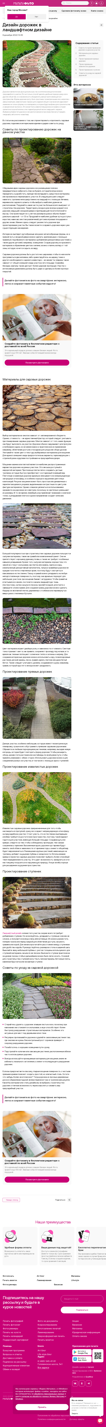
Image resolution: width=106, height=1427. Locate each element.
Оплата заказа (79, 1336)
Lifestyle (75, 1280)
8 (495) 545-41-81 (47, 1361)
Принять (42, 1407)
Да (17, 17)
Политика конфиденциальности (51, 1419)
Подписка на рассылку (14, 1361)
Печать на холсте (12, 1332)
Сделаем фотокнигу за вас (74, 11)
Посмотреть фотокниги (37, 362)
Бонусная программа (14, 1350)
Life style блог (45, 1354)
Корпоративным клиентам (16, 1365)
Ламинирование (44, 1280)
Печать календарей (13, 1336)
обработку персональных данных (49, 1394)
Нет (36, 17)
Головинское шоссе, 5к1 (50, 1364)
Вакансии (58, 1284)
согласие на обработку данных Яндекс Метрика (43, 1396)
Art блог (40, 1276)
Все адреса (43, 1367)
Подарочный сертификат (16, 1340)
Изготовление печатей (49, 1328)
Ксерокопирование (47, 1324)
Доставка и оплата (12, 1358)
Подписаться (82, 1310)
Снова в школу (50, 11)
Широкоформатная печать (51, 1336)
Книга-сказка (97, 11)
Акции (75, 1321)
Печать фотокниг (11, 1324)
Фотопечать (8, 1276)
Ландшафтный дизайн (12, 933)
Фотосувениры (10, 1284)
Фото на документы (48, 1321)
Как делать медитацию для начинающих (87, 128)
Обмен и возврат (11, 1369)
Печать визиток (10, 1280)
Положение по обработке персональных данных (59, 1415)
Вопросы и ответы (12, 1354)
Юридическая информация (86, 1332)
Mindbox (19, 1399)
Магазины (75, 1276)
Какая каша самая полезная (88, 105)
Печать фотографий (13, 1321)
